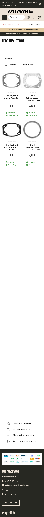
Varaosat (11, 24)
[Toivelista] (34, 17)
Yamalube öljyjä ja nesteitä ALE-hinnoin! (22, 34)
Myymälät (8, 513)
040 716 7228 (11, 481)
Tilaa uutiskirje (10, 502)
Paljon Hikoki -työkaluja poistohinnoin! (22, 30)
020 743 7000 (11, 494)
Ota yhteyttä (10, 471)
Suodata (12, 65)
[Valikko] (4, 17)
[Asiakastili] (28, 17)
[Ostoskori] (39, 17)
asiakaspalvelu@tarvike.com (17, 485)
